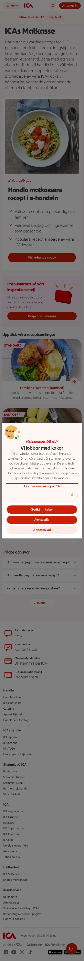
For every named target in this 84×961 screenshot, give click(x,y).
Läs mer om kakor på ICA (42, 486)
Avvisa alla (42, 520)
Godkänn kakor (42, 509)
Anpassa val (42, 530)
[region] (42, 480)
